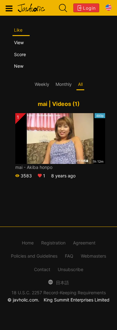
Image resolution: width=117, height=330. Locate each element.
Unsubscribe (70, 269)
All (80, 84)
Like (18, 30)
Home (28, 242)
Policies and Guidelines (34, 256)
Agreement (84, 242)
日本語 (62, 282)
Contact (42, 269)
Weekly (42, 84)
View (19, 42)
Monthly (64, 84)
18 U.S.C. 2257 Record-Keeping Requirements (59, 292)
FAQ (69, 256)
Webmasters (93, 256)
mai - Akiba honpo (33, 167)
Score (20, 54)
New (18, 66)
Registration (53, 242)
